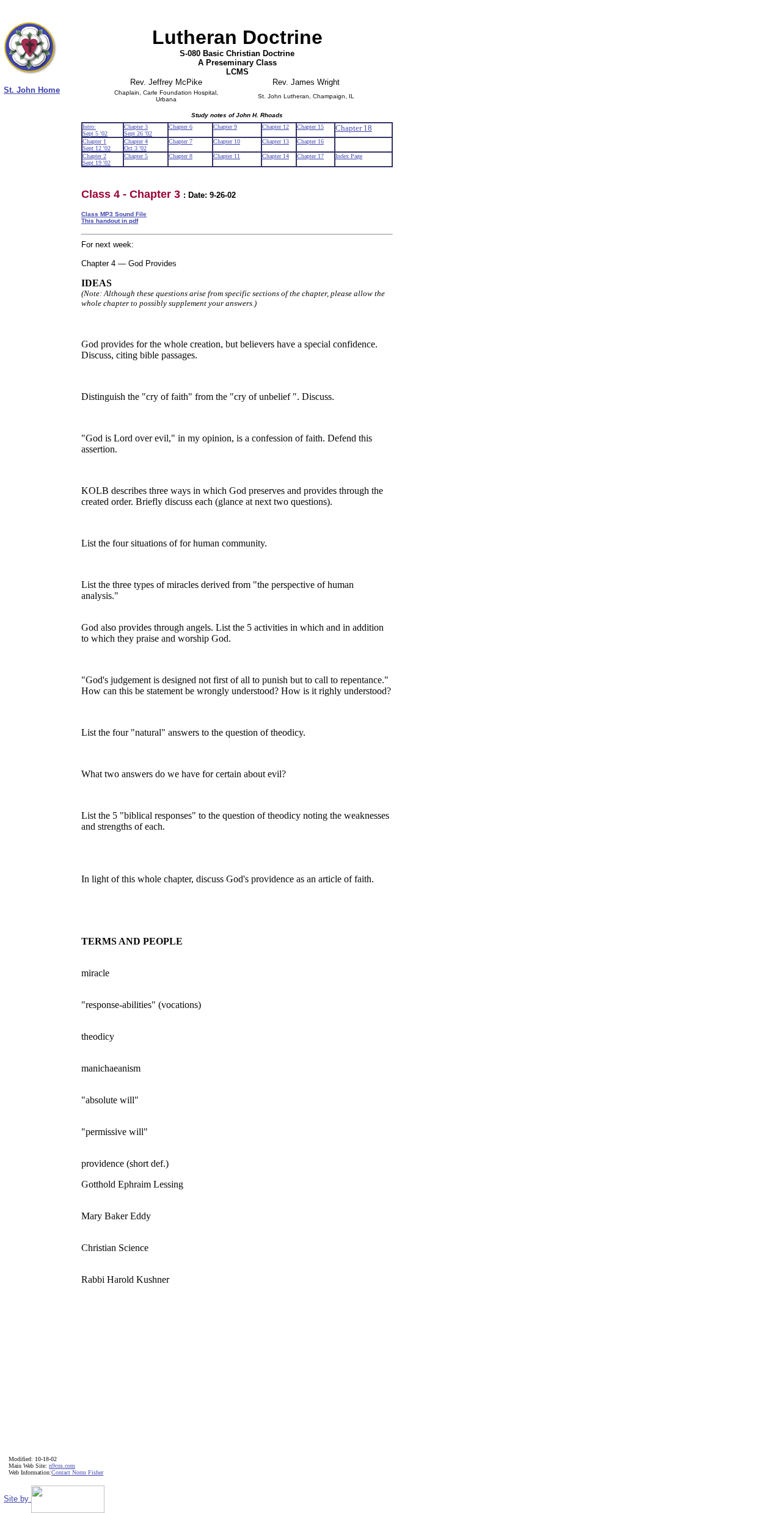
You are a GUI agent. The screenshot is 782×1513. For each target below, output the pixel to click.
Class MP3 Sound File (114, 214)
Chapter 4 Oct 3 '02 (136, 144)
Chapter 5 (136, 156)
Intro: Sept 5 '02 (95, 130)
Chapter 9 (225, 126)
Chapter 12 (275, 126)
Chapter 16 (310, 141)
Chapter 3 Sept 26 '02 (138, 130)
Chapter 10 (226, 141)
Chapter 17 (310, 156)
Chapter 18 (353, 127)
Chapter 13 (275, 141)
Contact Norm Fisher (77, 1472)
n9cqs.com (62, 1465)
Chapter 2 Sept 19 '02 (96, 159)
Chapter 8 (180, 156)
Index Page (348, 156)
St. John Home (32, 90)
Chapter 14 (275, 156)
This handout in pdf (109, 220)
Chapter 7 (180, 141)
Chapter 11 (226, 156)
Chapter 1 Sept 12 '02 (96, 144)
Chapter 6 (180, 126)
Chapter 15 (310, 126)
